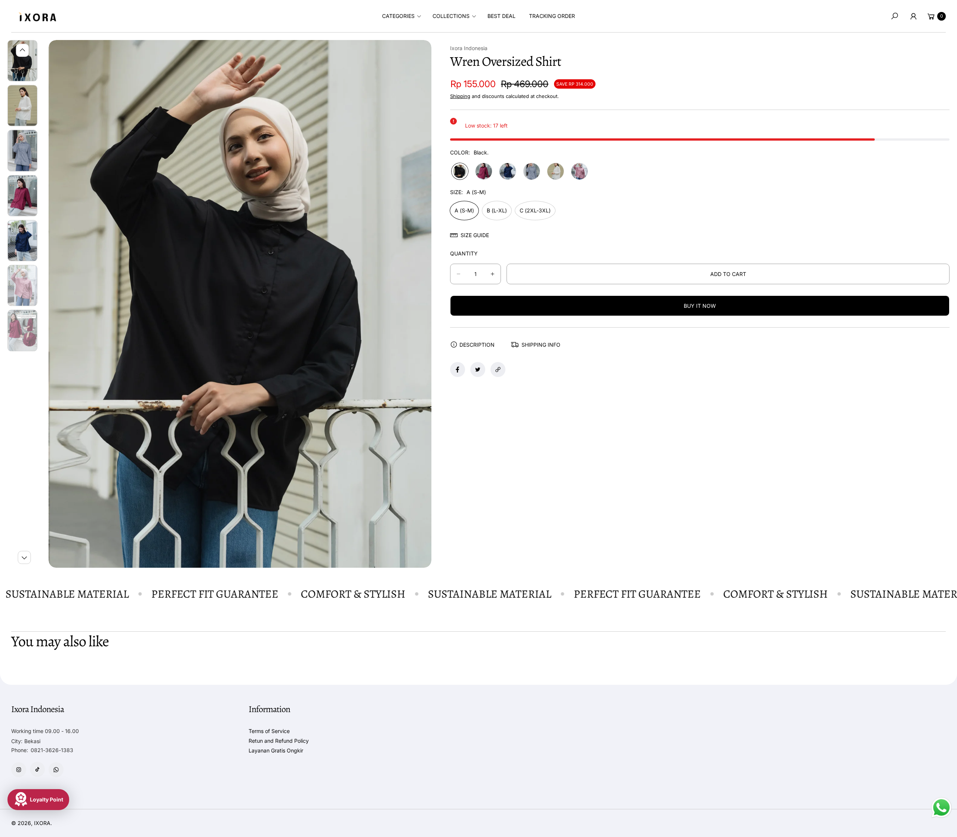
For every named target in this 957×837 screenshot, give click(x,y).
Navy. (507, 171)
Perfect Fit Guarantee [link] (191, 593)
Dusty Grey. (531, 171)
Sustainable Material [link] (466, 593)
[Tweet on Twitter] (477, 369)
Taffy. (579, 171)
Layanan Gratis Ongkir (276, 750)
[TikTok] (37, 769)
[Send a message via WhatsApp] (941, 807)
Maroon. (484, 171)
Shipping (460, 96)
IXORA (42, 823)
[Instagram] (18, 769)
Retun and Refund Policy (279, 741)
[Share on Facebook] (457, 369)
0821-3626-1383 (52, 750)
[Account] (913, 16)
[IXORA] (37, 16)
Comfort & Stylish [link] (329, 593)
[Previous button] (22, 50)
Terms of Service (269, 731)
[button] (400, 16)
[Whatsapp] (56, 769)
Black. (460, 171)
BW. (555, 171)
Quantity (464, 253)
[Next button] (24, 557)
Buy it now (700, 306)
